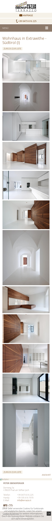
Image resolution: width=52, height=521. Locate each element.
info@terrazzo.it (24, 500)
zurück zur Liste (12, 48)
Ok (49, 513)
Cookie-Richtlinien (11, 513)
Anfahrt (46, 475)
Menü (5, 28)
